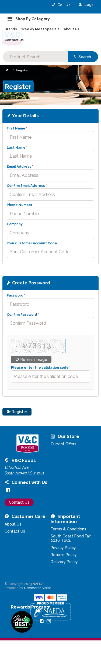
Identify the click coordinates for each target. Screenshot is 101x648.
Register (19, 412)
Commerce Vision (37, 588)
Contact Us (19, 502)
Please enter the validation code (40, 368)
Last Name (16, 147)
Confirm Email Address (26, 186)
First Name (16, 128)
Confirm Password (22, 315)
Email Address (19, 166)
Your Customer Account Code (32, 243)
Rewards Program (31, 607)
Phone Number (19, 205)
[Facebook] (8, 489)
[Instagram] (48, 621)
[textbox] (35, 56)
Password (15, 295)
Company (15, 224)
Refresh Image (33, 359)
